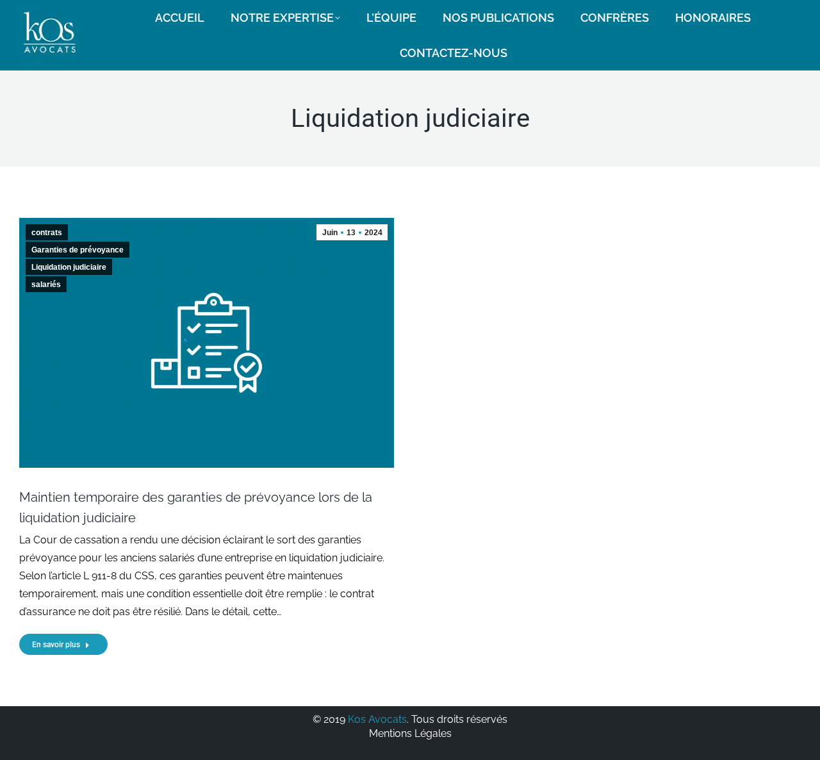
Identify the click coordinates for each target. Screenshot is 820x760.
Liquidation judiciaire (68, 267)
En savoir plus (56, 644)
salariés (46, 284)
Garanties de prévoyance (77, 249)
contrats (46, 232)
